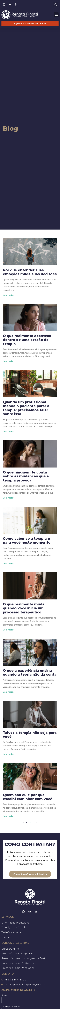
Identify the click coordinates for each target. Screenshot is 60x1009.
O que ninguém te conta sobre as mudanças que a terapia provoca (26, 476)
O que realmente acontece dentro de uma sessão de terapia (27, 340)
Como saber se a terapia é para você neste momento (27, 541)
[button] (55, 4)
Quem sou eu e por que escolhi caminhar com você (27, 797)
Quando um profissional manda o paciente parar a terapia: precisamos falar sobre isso (26, 408)
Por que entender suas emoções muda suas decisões (30, 272)
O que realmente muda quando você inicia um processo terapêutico (23, 608)
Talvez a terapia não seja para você (30, 735)
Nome (4, 995)
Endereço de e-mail (11, 1006)
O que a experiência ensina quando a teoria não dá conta (30, 672)
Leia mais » (9, 294)
